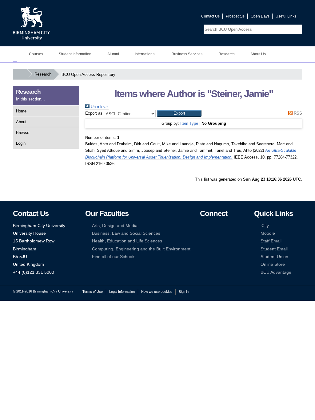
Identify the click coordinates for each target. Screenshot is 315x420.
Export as (93, 113)
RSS (297, 113)
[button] (179, 113)
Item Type (189, 123)
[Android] (212, 249)
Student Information (75, 54)
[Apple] (202, 249)
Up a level (99, 106)
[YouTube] (221, 225)
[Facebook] (202, 225)
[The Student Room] (221, 241)
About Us (258, 54)
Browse (22, 132)
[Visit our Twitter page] (174, 17)
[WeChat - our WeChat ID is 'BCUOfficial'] (212, 241)
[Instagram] (212, 233)
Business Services (187, 54)
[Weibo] (202, 241)
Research (226, 54)
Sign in (184, 291)
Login (21, 143)
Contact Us (210, 16)
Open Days (260, 16)
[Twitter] (212, 225)
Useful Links (286, 16)
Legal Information (122, 291)
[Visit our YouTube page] (182, 17)
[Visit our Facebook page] (167, 17)
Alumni (113, 54)
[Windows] (221, 249)
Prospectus (235, 16)
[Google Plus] (221, 233)
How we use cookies (156, 291)
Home (21, 111)
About (21, 122)
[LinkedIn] (202, 233)
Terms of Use (92, 291)
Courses (36, 54)
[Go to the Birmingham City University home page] (31, 23)
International (145, 54)
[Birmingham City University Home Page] (15, 54)
